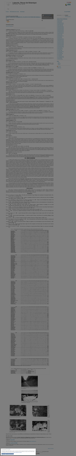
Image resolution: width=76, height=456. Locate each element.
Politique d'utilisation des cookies (17, 452)
